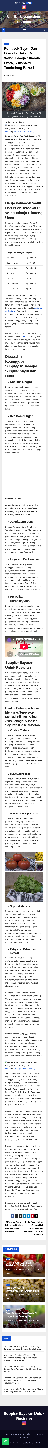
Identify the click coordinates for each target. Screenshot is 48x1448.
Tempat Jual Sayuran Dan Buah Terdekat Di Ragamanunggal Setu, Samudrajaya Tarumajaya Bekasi (23, 1380)
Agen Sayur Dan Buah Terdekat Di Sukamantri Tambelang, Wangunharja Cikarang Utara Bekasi (21, 1357)
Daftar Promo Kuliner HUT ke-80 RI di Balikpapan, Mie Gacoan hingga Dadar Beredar (33, 1228)
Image (8, 131)
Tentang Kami (15, 1443)
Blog (6, 44)
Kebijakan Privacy (28, 1443)
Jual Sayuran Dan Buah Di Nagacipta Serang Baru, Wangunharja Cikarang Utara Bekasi (23, 1369)
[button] (45, 30)
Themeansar (23, 1437)
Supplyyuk (26, 336)
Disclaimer (40, 1443)
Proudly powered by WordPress (16, 1434)
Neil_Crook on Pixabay (24, 131)
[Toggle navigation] (24, 30)
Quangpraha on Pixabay (24, 1068)
